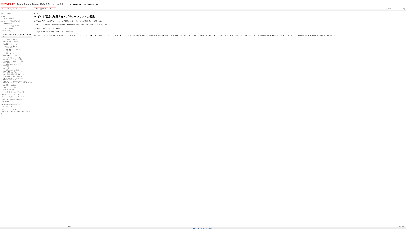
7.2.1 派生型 (6, 43)
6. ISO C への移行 (6, 31)
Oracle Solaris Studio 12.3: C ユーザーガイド (40, 4)
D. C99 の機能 (5, 102)
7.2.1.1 (11, 44)
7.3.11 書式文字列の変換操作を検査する (13, 74)
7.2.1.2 (10, 46)
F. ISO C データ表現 (6, 106)
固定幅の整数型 (10, 47)
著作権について (71, 227)
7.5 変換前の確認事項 (8, 89)
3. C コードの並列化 (6, 23)
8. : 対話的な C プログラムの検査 (12, 92)
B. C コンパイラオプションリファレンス (12, 97)
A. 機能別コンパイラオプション (10, 94)
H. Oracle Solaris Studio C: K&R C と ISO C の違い (15, 111)
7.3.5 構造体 (6, 65)
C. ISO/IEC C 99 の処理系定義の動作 (11, 99)
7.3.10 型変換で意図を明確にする (12, 73)
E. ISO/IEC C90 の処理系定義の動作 (11, 104)
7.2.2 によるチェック (10, 55)
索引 (2, 114)
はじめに (3, 16)
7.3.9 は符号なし (12, 71)
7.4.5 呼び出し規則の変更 (9, 85)
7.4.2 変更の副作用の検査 (9, 79)
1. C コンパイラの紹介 (7, 18)
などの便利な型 (13, 49)
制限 (7, 52)
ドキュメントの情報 (6, 14)
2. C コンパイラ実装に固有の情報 (10, 21)
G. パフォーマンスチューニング (10, 109)
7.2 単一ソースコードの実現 (10, 42)
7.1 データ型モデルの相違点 (10, 39)
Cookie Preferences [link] (198, 228)
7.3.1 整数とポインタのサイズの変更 (12, 59)
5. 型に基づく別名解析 (7, 28)
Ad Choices (209, 228)
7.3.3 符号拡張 (7, 62)
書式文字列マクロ (10, 53)
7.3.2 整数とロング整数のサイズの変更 (13, 61)
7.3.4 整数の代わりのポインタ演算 (12, 64)
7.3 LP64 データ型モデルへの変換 (11, 58)
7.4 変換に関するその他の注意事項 (12, 76)
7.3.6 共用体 (6, 67)
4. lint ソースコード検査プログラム (11, 26)
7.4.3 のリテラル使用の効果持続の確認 (15, 81)
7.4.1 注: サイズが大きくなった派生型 (13, 78)
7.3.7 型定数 (6, 68)
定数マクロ (8, 50)
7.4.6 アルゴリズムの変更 (9, 87)
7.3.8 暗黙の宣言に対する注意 (11, 70)
